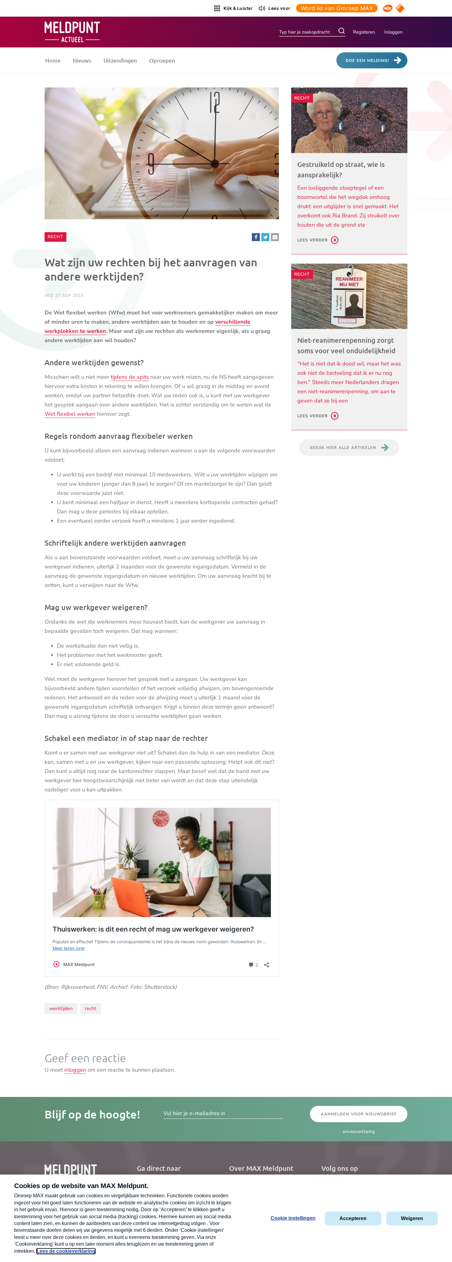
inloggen (75, 1070)
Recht (56, 236)
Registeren (364, 32)
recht (90, 1008)
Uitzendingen (120, 60)
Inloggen (393, 32)
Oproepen (162, 60)
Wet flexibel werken (70, 414)
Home (53, 60)
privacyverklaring (359, 1132)
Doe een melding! (367, 60)
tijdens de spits (130, 377)
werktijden (61, 1008)
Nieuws (82, 60)
